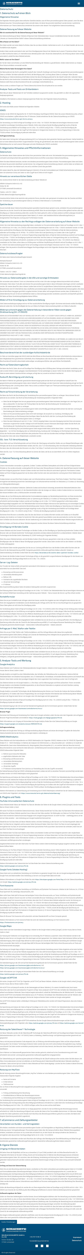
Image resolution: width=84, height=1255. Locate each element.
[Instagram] (36, 1246)
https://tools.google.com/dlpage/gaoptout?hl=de (45, 718)
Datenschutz (77, 1240)
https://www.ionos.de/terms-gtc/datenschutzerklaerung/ (40, 793)
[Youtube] (47, 1246)
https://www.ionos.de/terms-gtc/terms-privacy (16, 119)
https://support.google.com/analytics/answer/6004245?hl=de (21, 724)
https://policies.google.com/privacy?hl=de (14, 866)
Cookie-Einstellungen (8, 1222)
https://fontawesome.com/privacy (11, 922)
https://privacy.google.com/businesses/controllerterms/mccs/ (21, 708)
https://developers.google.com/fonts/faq (49, 879)
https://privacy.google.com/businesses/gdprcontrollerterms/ (20, 965)
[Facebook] (42, 1246)
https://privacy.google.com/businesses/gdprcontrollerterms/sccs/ (22, 968)
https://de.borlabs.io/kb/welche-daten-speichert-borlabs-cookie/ (57, 552)
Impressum (77, 1237)
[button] (79, 3)
